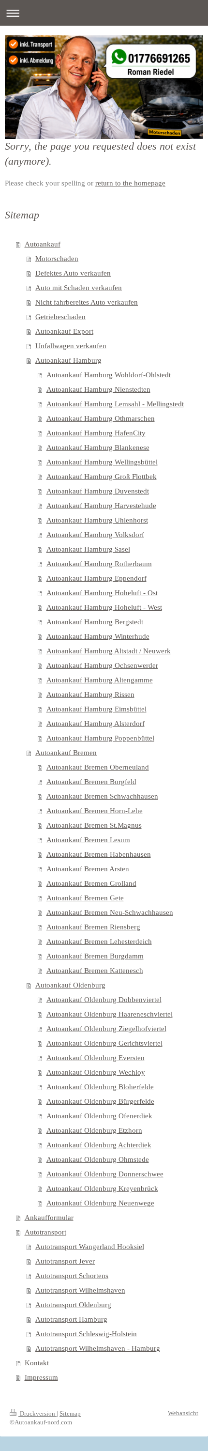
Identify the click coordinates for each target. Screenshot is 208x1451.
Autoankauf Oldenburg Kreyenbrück (102, 1188)
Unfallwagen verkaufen (70, 346)
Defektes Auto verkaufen (73, 273)
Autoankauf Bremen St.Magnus (94, 825)
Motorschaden (56, 258)
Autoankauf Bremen (66, 752)
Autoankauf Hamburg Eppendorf (96, 578)
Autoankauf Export (64, 331)
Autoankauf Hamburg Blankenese (97, 447)
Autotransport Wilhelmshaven (80, 1290)
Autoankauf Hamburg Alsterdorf (95, 723)
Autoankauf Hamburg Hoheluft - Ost (102, 593)
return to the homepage (130, 183)
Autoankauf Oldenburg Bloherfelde (100, 1087)
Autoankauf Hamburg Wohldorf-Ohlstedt (108, 375)
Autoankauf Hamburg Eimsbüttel (96, 709)
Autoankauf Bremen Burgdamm (95, 956)
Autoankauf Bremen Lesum (88, 840)
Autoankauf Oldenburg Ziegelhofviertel (106, 1029)
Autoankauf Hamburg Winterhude (97, 636)
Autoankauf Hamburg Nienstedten (98, 389)
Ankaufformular (49, 1217)
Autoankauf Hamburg (68, 360)
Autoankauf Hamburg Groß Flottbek (101, 476)
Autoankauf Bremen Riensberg (93, 927)
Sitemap (70, 1413)
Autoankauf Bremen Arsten (87, 869)
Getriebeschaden (60, 317)
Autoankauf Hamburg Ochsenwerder (102, 665)
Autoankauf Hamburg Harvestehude (101, 505)
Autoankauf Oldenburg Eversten (95, 1058)
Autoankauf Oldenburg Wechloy (95, 1072)
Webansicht (183, 1413)
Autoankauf (42, 244)
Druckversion (37, 1413)
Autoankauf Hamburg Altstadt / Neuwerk (108, 651)
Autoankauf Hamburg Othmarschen (100, 418)
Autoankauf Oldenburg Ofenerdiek (99, 1116)
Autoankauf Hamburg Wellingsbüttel (102, 462)
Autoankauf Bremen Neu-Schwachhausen (109, 912)
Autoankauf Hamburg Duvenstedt (97, 491)
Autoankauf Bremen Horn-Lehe (94, 811)
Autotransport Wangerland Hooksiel (89, 1246)
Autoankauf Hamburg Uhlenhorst (97, 520)
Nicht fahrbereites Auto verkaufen (86, 302)
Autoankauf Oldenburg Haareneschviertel (109, 1014)
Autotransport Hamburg (71, 1319)
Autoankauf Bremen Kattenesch (94, 970)
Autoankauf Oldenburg (70, 985)
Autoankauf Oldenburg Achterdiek (98, 1145)
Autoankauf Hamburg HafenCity (96, 433)
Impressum (41, 1377)
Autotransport (45, 1232)
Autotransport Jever (65, 1261)
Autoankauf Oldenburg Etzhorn (94, 1130)
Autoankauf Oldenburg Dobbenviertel (104, 999)
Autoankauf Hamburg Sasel (88, 549)
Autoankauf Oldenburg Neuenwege (100, 1203)
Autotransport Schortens (71, 1276)
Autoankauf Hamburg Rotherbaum (99, 564)
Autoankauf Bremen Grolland (91, 883)
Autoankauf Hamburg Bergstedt (94, 622)
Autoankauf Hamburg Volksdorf (95, 535)
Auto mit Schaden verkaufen (78, 288)
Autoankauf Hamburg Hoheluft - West (104, 607)
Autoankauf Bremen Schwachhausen (102, 796)
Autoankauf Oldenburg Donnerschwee (104, 1174)
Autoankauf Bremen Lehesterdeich (99, 941)
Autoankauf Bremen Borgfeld (91, 782)
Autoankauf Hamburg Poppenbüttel (100, 738)
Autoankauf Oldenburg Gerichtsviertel (104, 1043)
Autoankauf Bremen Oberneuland (97, 767)
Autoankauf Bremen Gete (85, 898)
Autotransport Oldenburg (73, 1305)
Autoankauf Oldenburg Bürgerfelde (100, 1101)
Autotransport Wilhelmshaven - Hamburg (97, 1348)
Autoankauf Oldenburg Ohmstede (97, 1159)
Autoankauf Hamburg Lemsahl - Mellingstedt (115, 404)
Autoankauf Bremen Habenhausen (98, 854)
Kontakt (37, 1363)
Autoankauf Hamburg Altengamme (99, 680)
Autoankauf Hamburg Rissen (90, 694)
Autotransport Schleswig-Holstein (86, 1334)
